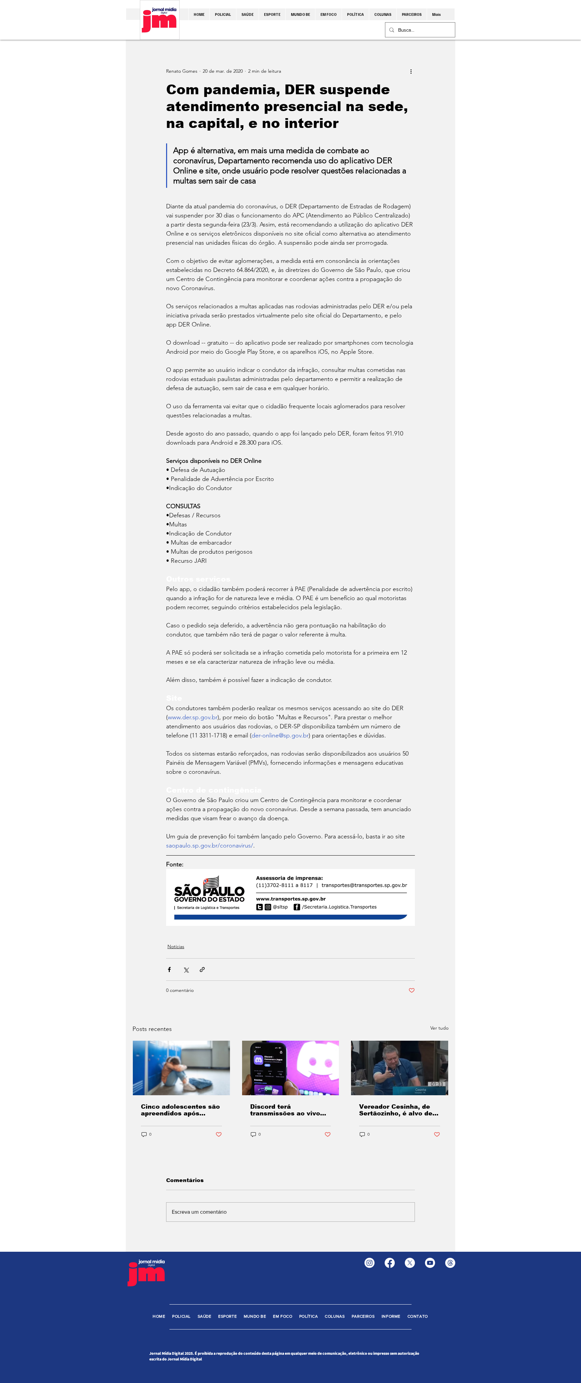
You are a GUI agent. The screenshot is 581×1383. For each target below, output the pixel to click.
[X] (410, 1263)
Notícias (175, 946)
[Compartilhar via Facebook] (169, 969)
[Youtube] (430, 1263)
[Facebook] (390, 1263)
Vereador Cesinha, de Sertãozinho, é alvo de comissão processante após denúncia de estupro (396, 1110)
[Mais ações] (411, 71)
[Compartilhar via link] (202, 969)
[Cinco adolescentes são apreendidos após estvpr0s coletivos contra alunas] (181, 1068)
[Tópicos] (450, 1263)
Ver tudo (439, 1028)
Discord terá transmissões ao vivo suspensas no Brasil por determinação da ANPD (289, 1110)
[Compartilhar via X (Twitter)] (186, 969)
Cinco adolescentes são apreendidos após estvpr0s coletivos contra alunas (180, 1110)
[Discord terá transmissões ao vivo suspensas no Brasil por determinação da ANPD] (290, 1068)
